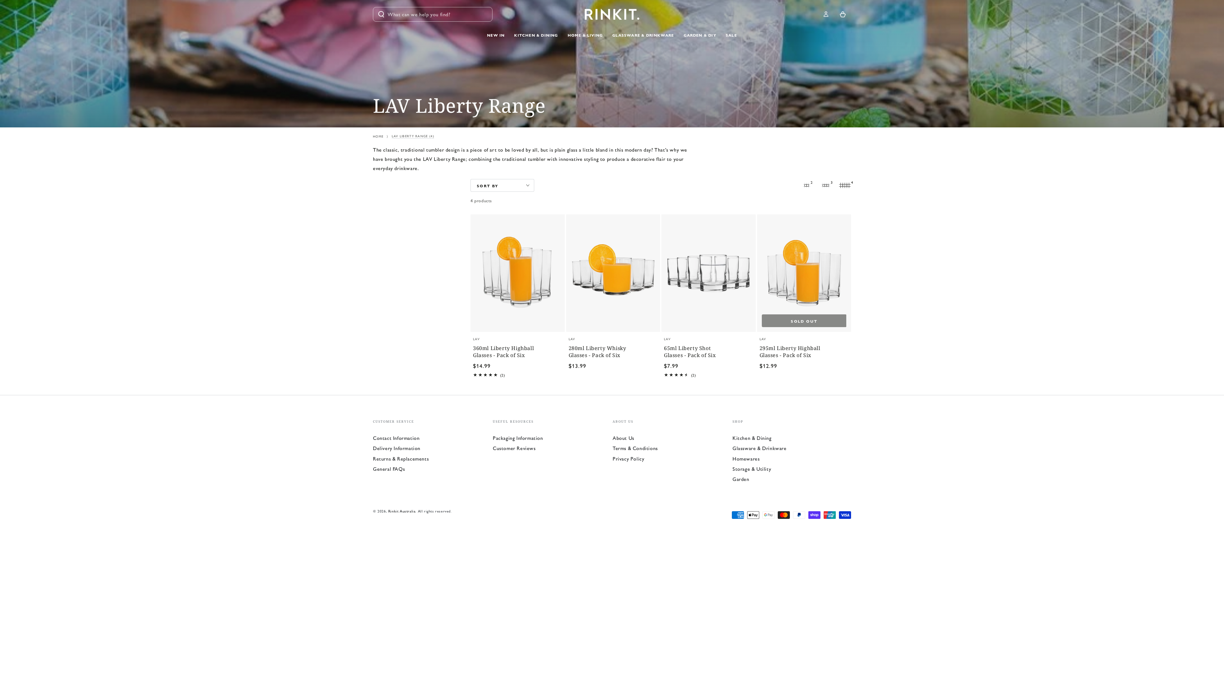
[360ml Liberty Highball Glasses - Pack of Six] (517, 273)
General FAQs (389, 468)
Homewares (746, 458)
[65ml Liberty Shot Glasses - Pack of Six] (708, 273)
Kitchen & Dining (752, 437)
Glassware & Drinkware (759, 448)
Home (378, 136)
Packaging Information (518, 437)
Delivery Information (396, 448)
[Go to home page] (612, 14)
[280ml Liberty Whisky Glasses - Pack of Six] (613, 273)
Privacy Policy (628, 458)
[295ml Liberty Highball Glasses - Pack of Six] (804, 273)
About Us (623, 437)
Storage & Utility (751, 468)
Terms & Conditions (635, 448)
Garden (740, 479)
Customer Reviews (514, 448)
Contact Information (396, 437)
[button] (432, 14)
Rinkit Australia (402, 511)
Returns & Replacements (401, 458)
